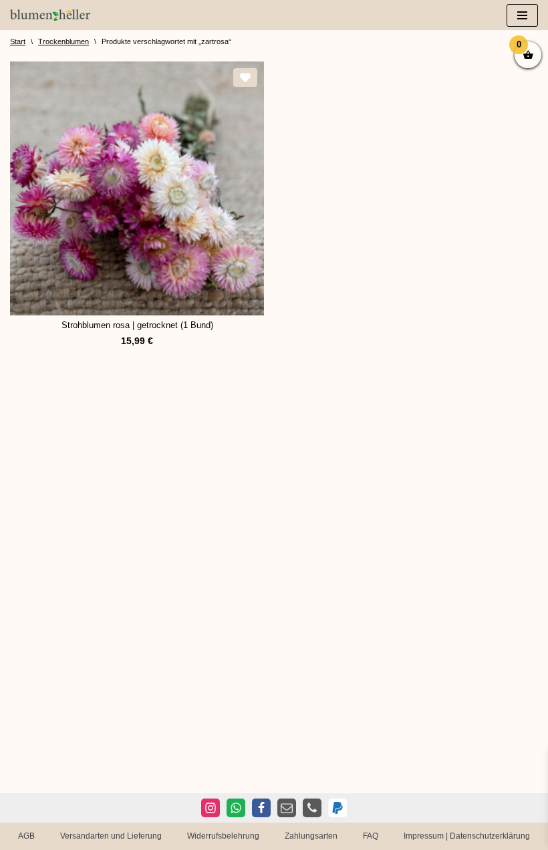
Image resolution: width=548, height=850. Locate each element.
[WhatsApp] (236, 808)
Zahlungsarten (311, 836)
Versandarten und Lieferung (111, 836)
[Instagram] (210, 808)
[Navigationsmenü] (522, 15)
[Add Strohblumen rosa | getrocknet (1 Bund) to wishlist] (245, 77)
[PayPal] (337, 808)
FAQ (370, 836)
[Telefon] (312, 808)
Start (17, 41)
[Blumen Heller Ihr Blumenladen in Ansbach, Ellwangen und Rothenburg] (50, 15)
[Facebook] (261, 808)
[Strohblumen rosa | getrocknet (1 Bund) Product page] (137, 188)
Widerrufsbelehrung (223, 836)
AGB (26, 836)
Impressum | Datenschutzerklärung (467, 836)
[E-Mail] (286, 808)
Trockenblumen (63, 41)
